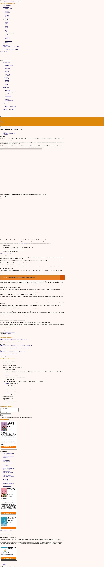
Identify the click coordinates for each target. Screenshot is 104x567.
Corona (8, 93)
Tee (15, 332)
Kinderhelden (7, 72)
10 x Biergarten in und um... (7, 475)
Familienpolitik (7, 68)
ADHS (4, 103)
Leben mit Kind (5, 133)
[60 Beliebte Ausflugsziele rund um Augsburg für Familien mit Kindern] (8, 453)
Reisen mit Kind (5, 77)
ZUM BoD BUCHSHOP (8, 446)
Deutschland (7, 80)
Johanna (4, 131)
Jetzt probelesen (10, 428)
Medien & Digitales (8, 96)
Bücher (6, 88)
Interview (6, 94)
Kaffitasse (30, 145)
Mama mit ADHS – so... (6, 465)
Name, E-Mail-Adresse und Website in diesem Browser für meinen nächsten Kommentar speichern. (17, 417)
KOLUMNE (7, 71)
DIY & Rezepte (7, 90)
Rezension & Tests (8, 97)
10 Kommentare (5, 134)
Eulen (10, 332)
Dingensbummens (6, 87)
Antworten (14, 365)
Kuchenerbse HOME (6, 62)
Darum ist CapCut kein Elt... (7, 486)
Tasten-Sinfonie (7, 75)
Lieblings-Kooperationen (9, 100)
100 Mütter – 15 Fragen (9, 65)
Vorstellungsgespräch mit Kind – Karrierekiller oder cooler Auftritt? (14, 347)
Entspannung (7, 332)
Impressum (4, 564)
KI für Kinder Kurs (6, 107)
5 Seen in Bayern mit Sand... (7, 469)
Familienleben (5, 64)
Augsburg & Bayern (8, 78)
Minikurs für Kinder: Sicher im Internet (9, 106)
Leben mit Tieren (8, 74)
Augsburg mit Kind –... (6, 460)
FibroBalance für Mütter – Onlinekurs (9, 109)
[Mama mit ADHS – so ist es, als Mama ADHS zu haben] (9, 464)
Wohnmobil (7, 84)
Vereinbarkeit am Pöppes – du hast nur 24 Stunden (11, 341)
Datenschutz (4, 563)
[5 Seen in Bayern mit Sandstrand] (9, 468)
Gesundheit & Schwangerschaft (10, 91)
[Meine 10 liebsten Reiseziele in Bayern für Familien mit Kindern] (9, 480)
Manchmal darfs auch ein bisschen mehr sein (9, 354)
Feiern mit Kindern (8, 69)
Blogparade (7, 99)
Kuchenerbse (7, 375)
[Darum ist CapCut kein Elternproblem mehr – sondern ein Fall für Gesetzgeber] (9, 484)
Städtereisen (7, 81)
